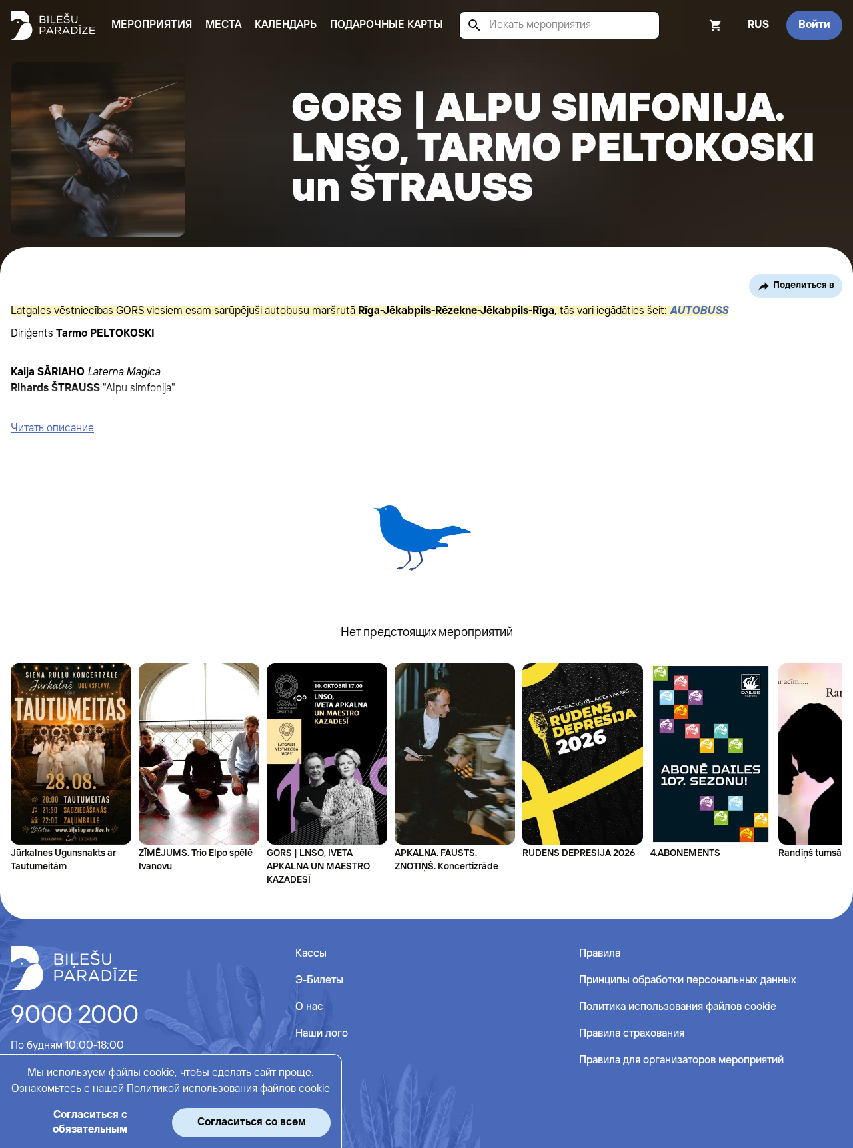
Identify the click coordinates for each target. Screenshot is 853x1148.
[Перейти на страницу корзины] (697, 25)
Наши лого (321, 1034)
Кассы (311, 954)
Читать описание (52, 428)
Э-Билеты (319, 980)
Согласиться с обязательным (90, 1122)
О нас (309, 1007)
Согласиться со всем (251, 1122)
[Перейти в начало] (74, 968)
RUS (758, 25)
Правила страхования (631, 1034)
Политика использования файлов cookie (677, 1007)
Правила (599, 954)
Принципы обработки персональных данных (687, 980)
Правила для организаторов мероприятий (681, 1060)
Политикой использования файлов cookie (228, 1089)
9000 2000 (75, 1016)
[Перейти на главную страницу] (53, 25)
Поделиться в (803, 285)
